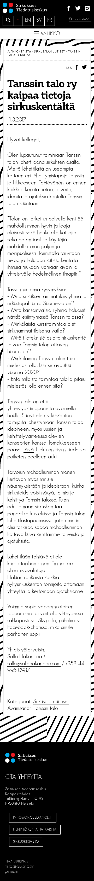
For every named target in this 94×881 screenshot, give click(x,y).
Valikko (49, 33)
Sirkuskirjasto (26, 841)
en (28, 20)
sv (39, 20)
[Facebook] (68, 8)
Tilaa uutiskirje (16, 861)
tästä (29, 449)
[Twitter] (78, 8)
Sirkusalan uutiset (49, 51)
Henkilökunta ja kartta (34, 829)
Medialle (12, 872)
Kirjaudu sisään (80, 19)
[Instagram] (87, 8)
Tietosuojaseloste (19, 866)
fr (49, 20)
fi (18, 20)
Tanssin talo (46, 708)
